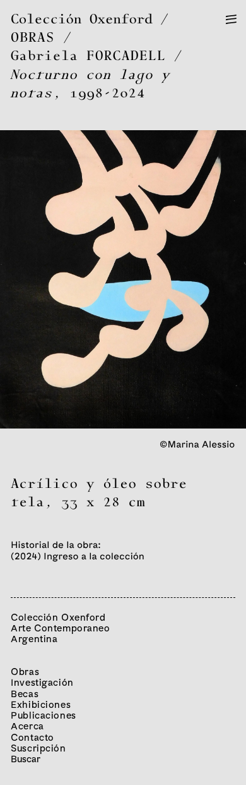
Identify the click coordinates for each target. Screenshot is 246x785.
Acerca (27, 726)
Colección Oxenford (82, 20)
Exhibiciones (41, 704)
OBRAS (33, 38)
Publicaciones (43, 715)
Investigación (42, 682)
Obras (25, 671)
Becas (24, 693)
